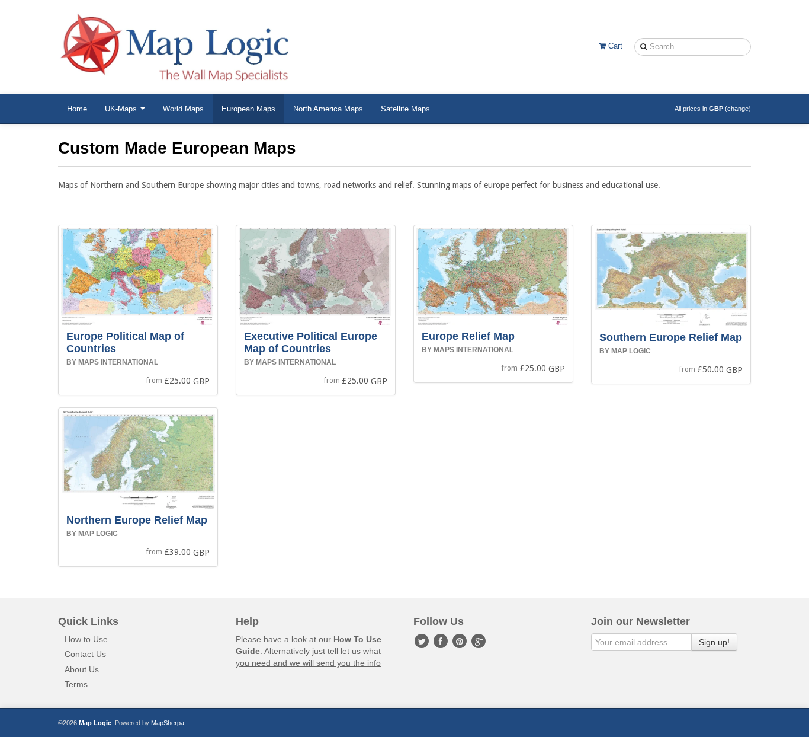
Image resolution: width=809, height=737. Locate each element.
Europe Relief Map (468, 336)
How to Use (86, 639)
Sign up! (714, 642)
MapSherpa (167, 722)
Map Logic (95, 722)
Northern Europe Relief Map (136, 520)
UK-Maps (122, 108)
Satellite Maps (405, 108)
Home (77, 108)
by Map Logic (625, 351)
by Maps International (112, 362)
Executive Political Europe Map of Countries (310, 342)
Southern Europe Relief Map (670, 337)
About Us (82, 669)
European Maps (248, 108)
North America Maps (328, 108)
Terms (76, 684)
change (738, 108)
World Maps (183, 108)
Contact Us (85, 654)
